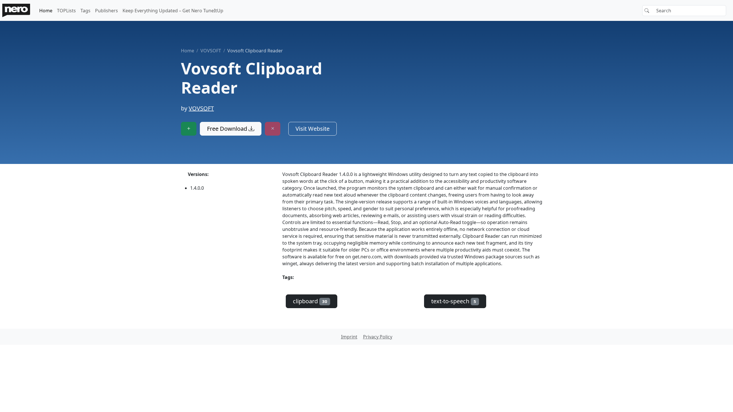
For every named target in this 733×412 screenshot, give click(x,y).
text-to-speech (453, 301)
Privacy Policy (377, 337)
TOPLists (66, 10)
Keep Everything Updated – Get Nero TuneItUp (173, 10)
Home (45, 10)
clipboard (310, 301)
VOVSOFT (210, 50)
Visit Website (312, 128)
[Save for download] (188, 129)
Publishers (106, 10)
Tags (85, 10)
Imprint (349, 337)
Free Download (228, 128)
